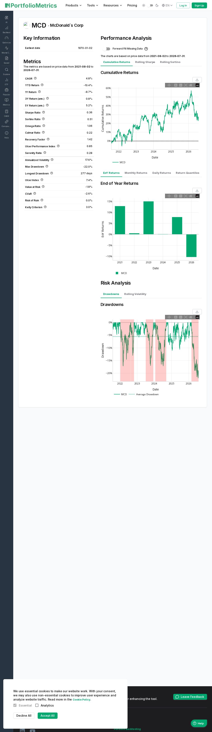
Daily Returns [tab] (161, 172)
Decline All (23, 715)
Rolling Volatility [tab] (135, 294)
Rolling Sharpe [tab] (145, 62)
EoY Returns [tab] (111, 172)
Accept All (48, 715)
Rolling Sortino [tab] (170, 62)
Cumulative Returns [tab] (116, 62)
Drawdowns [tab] (111, 294)
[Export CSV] (197, 79)
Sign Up (199, 5)
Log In (183, 5)
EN (167, 5)
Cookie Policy (81, 699)
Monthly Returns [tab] (136, 172)
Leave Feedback (192, 696)
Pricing (132, 5)
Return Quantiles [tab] (187, 172)
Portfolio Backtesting (127, 729)
